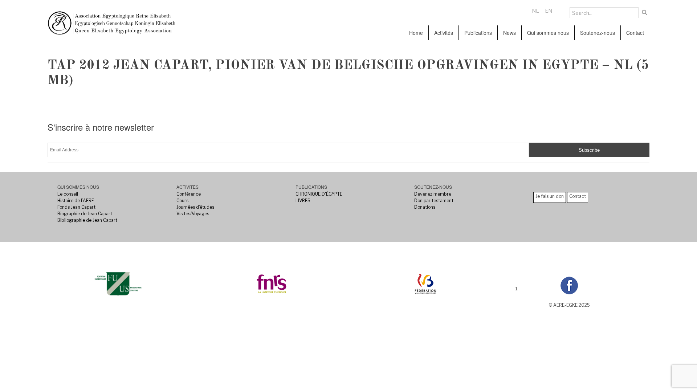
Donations (424, 207)
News (509, 32)
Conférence (188, 194)
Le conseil (67, 194)
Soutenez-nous (597, 32)
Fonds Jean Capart (76, 207)
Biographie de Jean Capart (84, 213)
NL (535, 11)
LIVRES (302, 200)
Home (416, 32)
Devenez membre (432, 194)
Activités (443, 32)
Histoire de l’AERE (75, 200)
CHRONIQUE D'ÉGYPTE (318, 194)
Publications (478, 32)
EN (548, 11)
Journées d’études (195, 207)
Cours (182, 200)
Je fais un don (549, 196)
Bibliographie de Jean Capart (87, 220)
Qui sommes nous (548, 32)
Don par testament (433, 200)
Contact (635, 32)
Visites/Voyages (192, 213)
